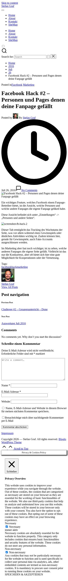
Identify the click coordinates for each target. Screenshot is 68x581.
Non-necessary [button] (13, 548)
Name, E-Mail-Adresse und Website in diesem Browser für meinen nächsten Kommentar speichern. (34, 410)
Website (5, 401)
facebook (6, 266)
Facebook (17, 84)
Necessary (14, 526)
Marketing (28, 84)
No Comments (29, 190)
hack (14, 266)
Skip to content (9, 2)
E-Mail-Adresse (11, 391)
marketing (22, 266)
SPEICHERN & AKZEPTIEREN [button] (24, 574)
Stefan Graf (7, 6)
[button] (48, 57)
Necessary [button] (10, 523)
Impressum (7, 433)
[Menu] (2, 10)
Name (5, 385)
